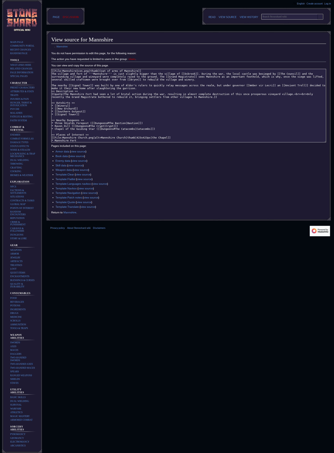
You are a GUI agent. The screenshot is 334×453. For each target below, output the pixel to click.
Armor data (62, 151)
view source (78, 151)
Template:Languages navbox (73, 183)
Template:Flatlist (65, 179)
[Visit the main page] (22, 20)
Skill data (60, 165)
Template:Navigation (67, 192)
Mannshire (62, 46)
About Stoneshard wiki (79, 228)
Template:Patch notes (68, 197)
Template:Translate (67, 206)
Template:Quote (65, 202)
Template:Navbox (66, 188)
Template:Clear (64, 174)
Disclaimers (99, 228)
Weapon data (63, 169)
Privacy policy (57, 228)
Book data (61, 156)
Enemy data (62, 160)
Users (131, 59)
